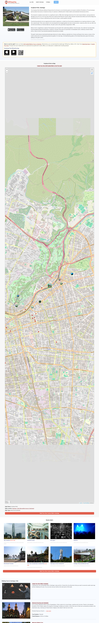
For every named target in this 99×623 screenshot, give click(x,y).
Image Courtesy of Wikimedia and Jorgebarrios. (82, 565)
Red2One (76, 540)
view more (48, 611)
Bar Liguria (52, 540)
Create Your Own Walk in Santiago (40, 584)
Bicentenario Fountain (8, 564)
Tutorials (48, 2)
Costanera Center (31, 540)
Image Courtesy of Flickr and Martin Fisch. (81, 542)
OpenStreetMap (86, 503)
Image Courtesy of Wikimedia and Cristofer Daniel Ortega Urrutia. (14, 543)
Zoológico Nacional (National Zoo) (81, 564)
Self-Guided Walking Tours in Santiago (32, 44)
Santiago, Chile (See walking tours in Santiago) (23, 508)
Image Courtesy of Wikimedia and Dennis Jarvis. (35, 542)
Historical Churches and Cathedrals (40, 603)
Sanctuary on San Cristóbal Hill (57, 564)
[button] (49, 285)
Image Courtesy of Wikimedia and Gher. (38, 39)
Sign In (56, 2)
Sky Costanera (7, 540)
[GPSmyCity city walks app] (12, 2)
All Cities (32, 2)
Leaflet (80, 503)
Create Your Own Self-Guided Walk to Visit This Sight (49, 66)
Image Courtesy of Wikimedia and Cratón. (57, 565)
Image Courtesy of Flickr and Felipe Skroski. (34, 567)
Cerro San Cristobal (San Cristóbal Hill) (35, 564)
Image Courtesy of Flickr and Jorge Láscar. (11, 565)
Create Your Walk (40, 2)
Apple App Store (86, 44)
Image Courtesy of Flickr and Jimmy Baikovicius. (58, 542)
